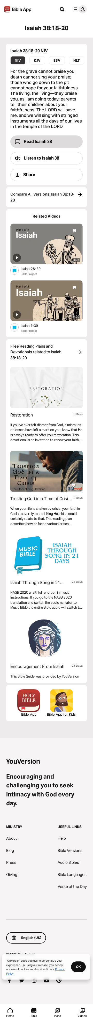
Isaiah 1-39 (34, 325)
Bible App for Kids (61, 714)
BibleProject (29, 274)
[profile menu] (79, 9)
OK (78, 967)
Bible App (28, 714)
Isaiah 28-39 (35, 268)
